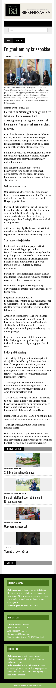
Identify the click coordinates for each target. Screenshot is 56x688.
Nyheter (17, 468)
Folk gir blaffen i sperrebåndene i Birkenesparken (23, 499)
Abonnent (8, 468)
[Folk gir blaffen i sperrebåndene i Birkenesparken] (28, 489)
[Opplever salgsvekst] (28, 518)
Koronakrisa (18, 56)
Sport (24, 493)
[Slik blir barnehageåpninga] (28, 464)
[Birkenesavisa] (28, 11)
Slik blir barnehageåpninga (19, 472)
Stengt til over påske (16, 551)
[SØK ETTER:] (28, 29)
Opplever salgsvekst (15, 526)
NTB (15, 108)
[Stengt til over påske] (28, 543)
